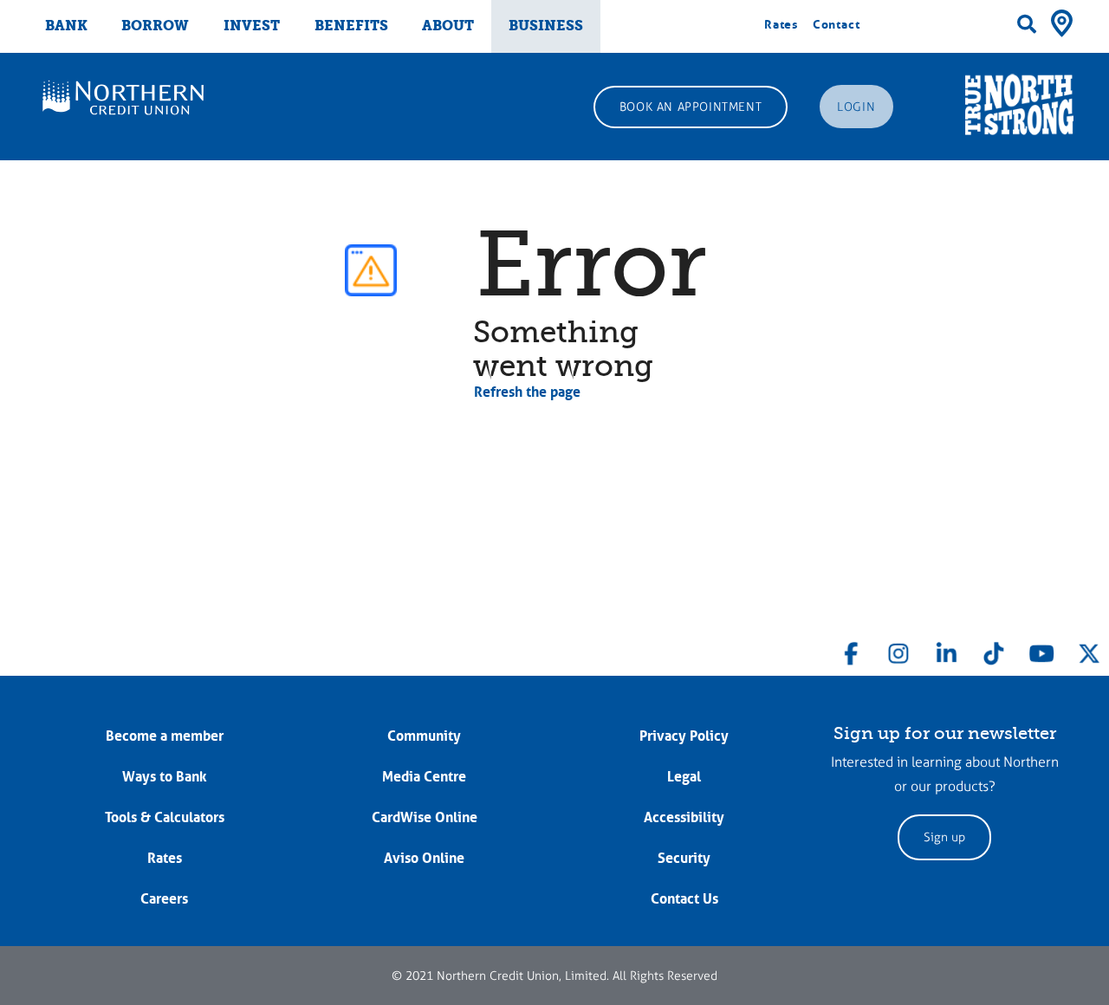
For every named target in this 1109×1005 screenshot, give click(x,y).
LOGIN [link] (856, 107)
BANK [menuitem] (66, 25)
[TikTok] (994, 649)
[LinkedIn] (946, 649)
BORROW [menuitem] (155, 25)
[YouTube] (1041, 649)
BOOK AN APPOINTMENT (690, 107)
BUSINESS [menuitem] (546, 25)
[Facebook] (852, 649)
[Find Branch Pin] (1062, 21)
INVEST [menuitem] (252, 25)
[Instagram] (898, 649)
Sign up (944, 837)
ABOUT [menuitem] (448, 25)
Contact (836, 24)
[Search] (1026, 24)
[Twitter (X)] (1089, 649)
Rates (781, 24)
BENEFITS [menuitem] (351, 25)
